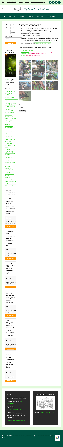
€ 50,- (13, 28)
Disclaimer (9, 420)
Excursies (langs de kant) (27, 50)
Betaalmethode (8, 36)
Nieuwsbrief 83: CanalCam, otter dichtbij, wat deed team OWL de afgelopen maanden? (10, 118)
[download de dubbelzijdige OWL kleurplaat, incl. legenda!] (45, 403)
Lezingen (23, 55)
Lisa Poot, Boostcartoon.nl (47, 412)
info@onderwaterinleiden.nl (14, 409)
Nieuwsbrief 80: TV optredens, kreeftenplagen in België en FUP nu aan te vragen (10, 160)
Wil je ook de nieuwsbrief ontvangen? (28, 105)
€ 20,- (7, 28)
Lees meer (7, 79)
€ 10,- (7, 25)
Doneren (27, 2)
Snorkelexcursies (25, 52)
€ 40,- (13, 25)
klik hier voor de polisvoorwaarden (42, 42)
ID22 (3, 437)
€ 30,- (7, 31)
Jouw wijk (40, 16)
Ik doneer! (10, 43)
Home (3, 16)
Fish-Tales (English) (11, 2)
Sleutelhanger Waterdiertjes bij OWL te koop (10, 145)
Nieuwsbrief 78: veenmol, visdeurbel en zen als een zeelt (10, 181)
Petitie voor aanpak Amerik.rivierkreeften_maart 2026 (11, 99)
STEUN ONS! (10, 226)
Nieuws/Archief (51, 16)
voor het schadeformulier (43, 43)
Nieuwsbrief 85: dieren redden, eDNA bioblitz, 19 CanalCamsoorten (10, 104)
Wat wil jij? (12, 16)
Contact (21, 2)
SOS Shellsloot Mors (10, 186)
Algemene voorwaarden (19, 420)
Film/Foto (30, 16)
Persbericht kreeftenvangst (38, 2)
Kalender (21, 16)
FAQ (3, 2)
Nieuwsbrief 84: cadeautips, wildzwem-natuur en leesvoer (10, 110)
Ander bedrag (13, 31)
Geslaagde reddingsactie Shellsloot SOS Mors (10, 168)
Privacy (8, 422)
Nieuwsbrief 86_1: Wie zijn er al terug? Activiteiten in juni (10, 93)
